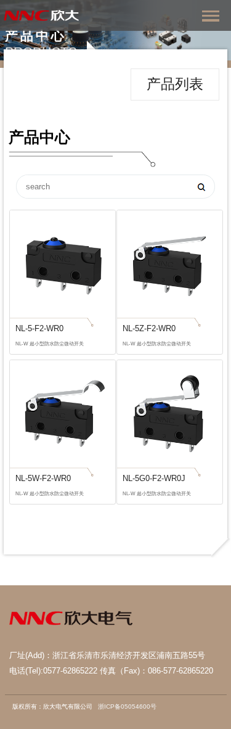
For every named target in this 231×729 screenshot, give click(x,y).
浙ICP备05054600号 (127, 706)
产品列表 (175, 84)
